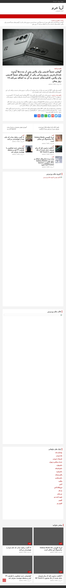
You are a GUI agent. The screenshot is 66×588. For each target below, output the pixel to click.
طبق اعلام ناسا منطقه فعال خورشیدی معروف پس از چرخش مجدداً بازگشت (48, 128)
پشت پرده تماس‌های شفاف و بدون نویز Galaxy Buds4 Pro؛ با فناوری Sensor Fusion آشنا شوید (44, 162)
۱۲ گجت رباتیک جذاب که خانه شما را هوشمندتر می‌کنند (14, 138)
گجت (53, 135)
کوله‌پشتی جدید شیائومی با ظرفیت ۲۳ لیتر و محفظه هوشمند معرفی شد (15, 150)
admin (50, 84)
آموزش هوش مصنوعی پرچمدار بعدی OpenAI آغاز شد (17, 128)
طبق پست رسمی (56, 95)
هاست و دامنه (57, 68)
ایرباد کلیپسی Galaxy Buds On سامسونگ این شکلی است (44, 139)
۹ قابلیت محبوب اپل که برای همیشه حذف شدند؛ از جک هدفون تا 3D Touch (44, 150)
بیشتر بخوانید (57, 525)
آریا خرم (57, 8)
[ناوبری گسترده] (61, 16)
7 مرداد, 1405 (50, 154)
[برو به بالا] (4, 580)
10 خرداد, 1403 (57, 84)
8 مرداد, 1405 (50, 143)
